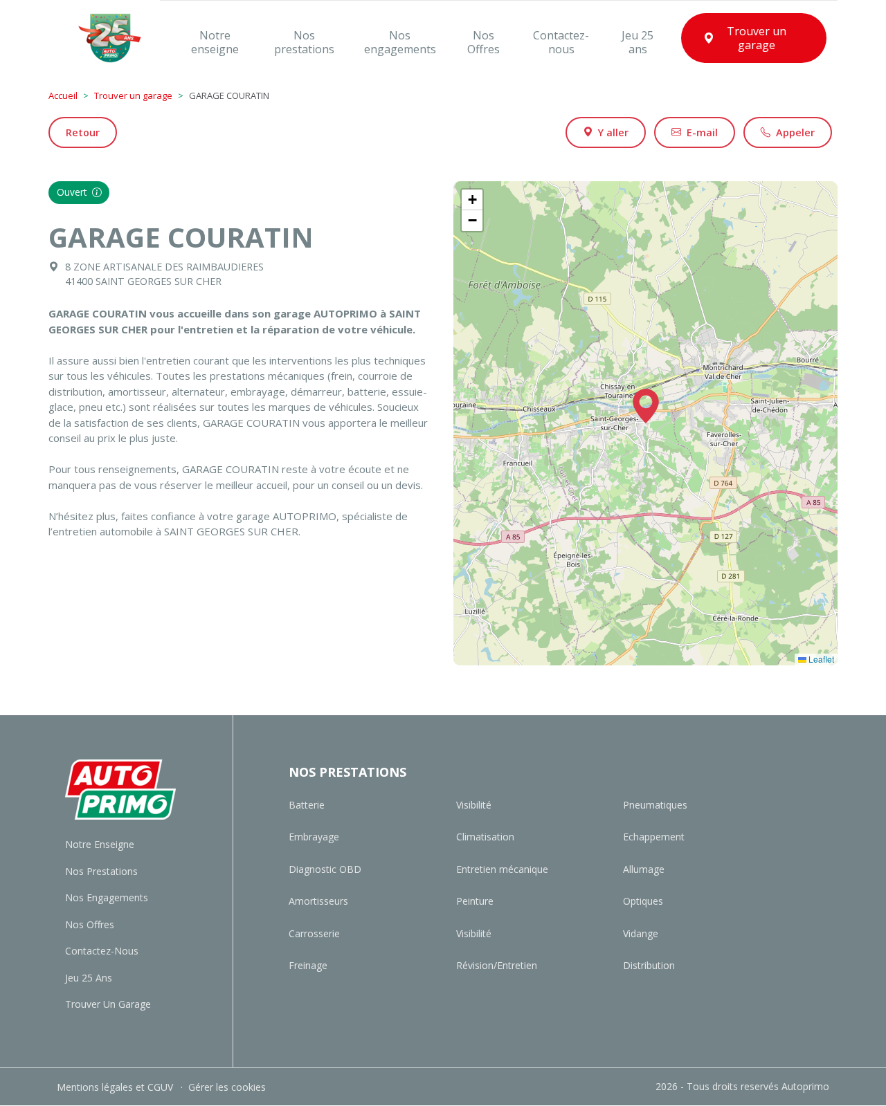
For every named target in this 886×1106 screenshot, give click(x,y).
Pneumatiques (655, 804)
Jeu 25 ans (88, 977)
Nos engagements (106, 897)
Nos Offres (89, 924)
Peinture (475, 900)
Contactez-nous (101, 950)
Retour (83, 132)
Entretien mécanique (502, 869)
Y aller (613, 132)
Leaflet (820, 659)
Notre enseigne (99, 844)
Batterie (307, 804)
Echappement (654, 836)
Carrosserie (314, 933)
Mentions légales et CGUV (116, 1087)
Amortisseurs (318, 900)
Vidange (640, 933)
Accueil (63, 95)
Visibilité (473, 804)
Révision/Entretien (496, 965)
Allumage (643, 869)
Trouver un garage (133, 95)
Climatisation (485, 836)
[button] (646, 406)
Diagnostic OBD (325, 869)
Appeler (795, 132)
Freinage (308, 965)
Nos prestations (101, 871)
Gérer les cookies (227, 1087)
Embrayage (314, 836)
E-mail (702, 132)
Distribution (649, 965)
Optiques (643, 900)
